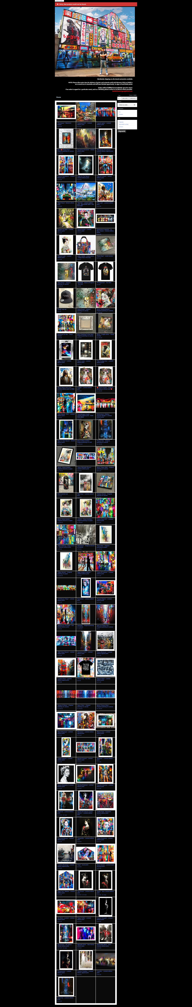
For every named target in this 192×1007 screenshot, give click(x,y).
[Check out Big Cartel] (121, 131)
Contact (121, 126)
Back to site (59, 0)
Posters (121, 114)
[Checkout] (133, 98)
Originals (121, 122)
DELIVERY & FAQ (123, 124)
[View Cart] (125, 98)
